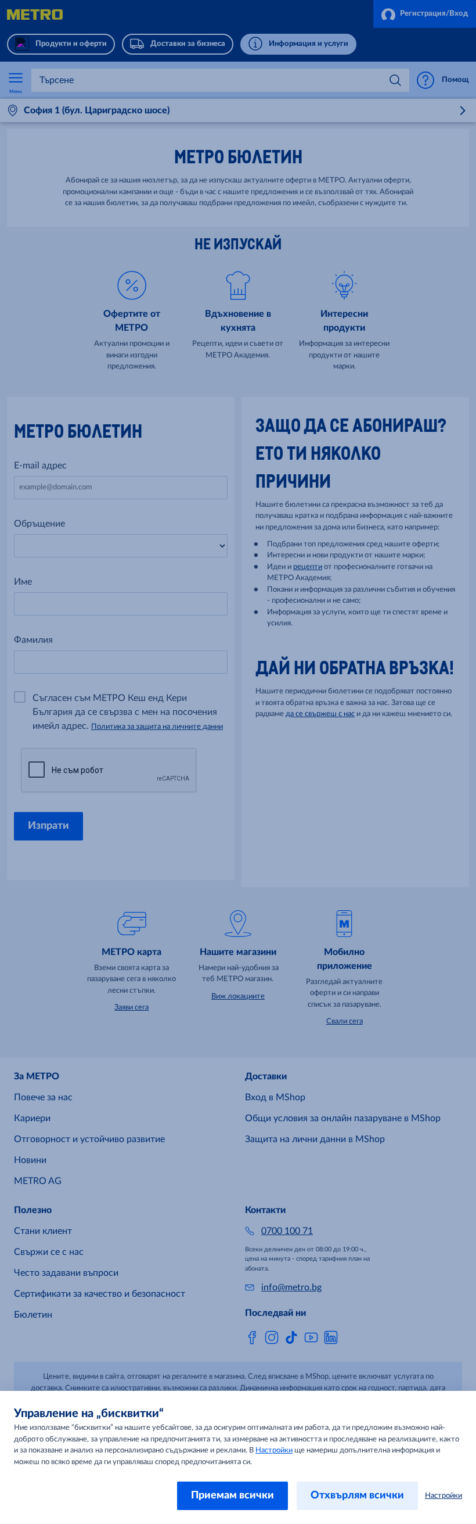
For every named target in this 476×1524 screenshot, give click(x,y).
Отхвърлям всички (357, 1495)
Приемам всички (232, 1495)
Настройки (274, 1450)
